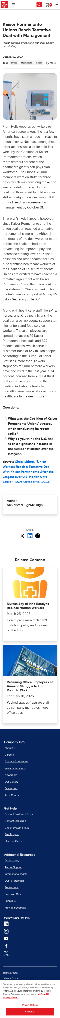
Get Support (12, 834)
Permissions (11, 887)
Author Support (13, 867)
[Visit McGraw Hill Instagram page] (6, 931)
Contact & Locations (16, 761)
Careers (9, 754)
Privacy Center (11, 978)
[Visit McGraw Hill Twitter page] (6, 953)
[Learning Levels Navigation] (13, 4)
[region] (30, 999)
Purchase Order (14, 894)
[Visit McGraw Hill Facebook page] (6, 945)
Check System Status (17, 827)
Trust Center (12, 795)
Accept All (30, 1012)
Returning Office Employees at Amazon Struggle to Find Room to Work (30, 686)
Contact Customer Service (20, 814)
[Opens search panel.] (39, 4)
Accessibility (12, 860)
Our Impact (11, 788)
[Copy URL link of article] (37, 535)
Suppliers (10, 901)
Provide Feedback (15, 907)
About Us (10, 748)
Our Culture (11, 781)
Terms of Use (10, 973)
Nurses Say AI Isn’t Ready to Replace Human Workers (28, 606)
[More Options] (56, 4)
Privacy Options (30, 1005)
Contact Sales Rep (15, 821)
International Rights (16, 874)
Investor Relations (15, 768)
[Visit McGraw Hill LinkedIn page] (6, 923)
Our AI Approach (14, 880)
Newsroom (11, 775)
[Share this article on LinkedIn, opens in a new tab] (30, 535)
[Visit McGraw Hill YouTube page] (6, 938)
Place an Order (13, 841)
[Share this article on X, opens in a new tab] (22, 535)
